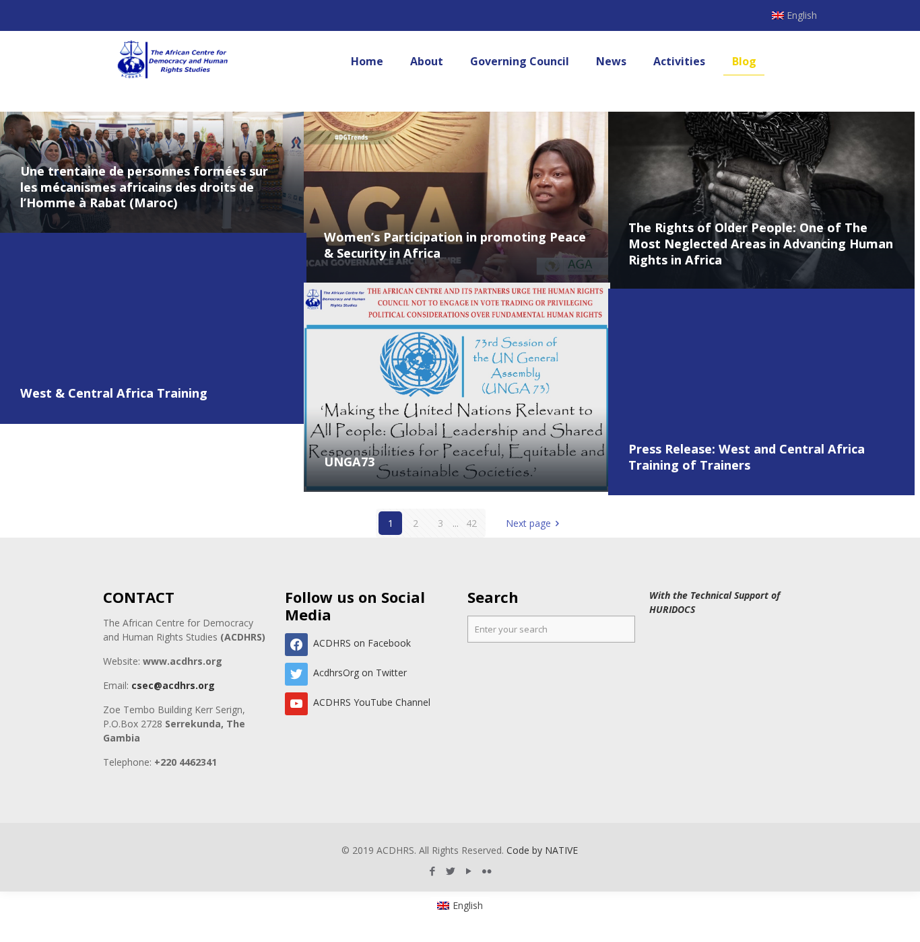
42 (471, 523)
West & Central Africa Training (113, 393)
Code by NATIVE (542, 850)
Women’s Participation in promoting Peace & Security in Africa (455, 245)
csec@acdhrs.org (173, 685)
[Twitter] (451, 870)
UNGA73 (349, 462)
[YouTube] (469, 870)
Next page (528, 523)
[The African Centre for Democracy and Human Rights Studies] (173, 61)
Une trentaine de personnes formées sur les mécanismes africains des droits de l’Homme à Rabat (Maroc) (144, 187)
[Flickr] (487, 870)
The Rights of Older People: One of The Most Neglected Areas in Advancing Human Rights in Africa (760, 243)
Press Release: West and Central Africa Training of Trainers (746, 457)
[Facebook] (433, 870)
